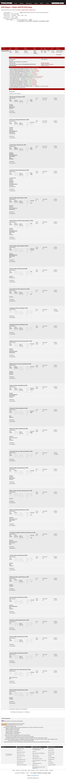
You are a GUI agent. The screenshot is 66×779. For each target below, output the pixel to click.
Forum (15, 3)
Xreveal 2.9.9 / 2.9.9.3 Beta (21, 764)
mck (11, 245)
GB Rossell (12, 669)
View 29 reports (59, 51)
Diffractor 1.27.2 (35, 755)
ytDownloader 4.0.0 (20, 748)
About (29, 770)
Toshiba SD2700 (51, 754)
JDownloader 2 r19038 (21, 752)
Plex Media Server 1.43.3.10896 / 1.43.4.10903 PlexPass (38, 749)
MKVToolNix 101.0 (20, 763)
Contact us (18, 770)
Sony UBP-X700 (51, 763)
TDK (11, 78)
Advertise (33, 770)
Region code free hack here (47, 64)
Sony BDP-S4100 (51, 759)
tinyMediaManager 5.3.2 (36, 763)
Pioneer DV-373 (51, 750)
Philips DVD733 (5, 51)
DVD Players (5, 7)
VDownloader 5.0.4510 (21, 755)
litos (11, 197)
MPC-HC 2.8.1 (34, 765)
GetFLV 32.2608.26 (35, 756)
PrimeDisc (12, 74)
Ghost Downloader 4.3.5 (21, 759)
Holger (11, 385)
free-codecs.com (35, 775)
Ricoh (11, 75)
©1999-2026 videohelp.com (33, 778)
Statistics (47, 770)
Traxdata (12, 85)
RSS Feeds (42, 770)
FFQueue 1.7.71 (19, 750)
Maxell (11, 70)
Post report (58, 54)
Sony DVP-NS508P (51, 757)
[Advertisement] (33, 37)
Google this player (45, 63)
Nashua (11, 71)
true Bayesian (32, 739)
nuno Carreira (13, 289)
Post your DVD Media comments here (17, 87)
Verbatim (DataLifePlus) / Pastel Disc (18, 86)
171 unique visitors (8, 754)
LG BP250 (50, 755)
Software (22, 3)
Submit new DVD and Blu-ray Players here (26, 9)
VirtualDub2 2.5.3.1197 (21, 761)
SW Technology (13, 77)
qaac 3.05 (34, 751)
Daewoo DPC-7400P (51, 764)
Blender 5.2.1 (19, 757)
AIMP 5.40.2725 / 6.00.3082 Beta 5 (38, 753)
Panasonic (12, 72)
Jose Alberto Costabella (15, 532)
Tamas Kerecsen (13, 220)
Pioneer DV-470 (51, 748)
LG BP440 (50, 761)
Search (13, 770)
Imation (11, 69)
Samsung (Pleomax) (14, 76)
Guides (36, 3)
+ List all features (14, 18)
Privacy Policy (24, 770)
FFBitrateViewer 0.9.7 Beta (37, 758)
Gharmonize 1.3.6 (20, 754)
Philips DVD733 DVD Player (22, 7)
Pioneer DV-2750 (51, 752)
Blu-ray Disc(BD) (15, 14)
